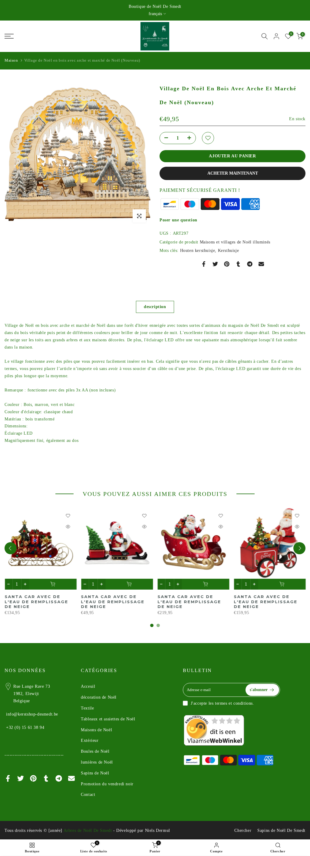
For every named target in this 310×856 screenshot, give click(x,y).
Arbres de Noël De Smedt (88, 830)
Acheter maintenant (232, 173)
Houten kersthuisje (197, 250)
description (155, 306)
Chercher (242, 830)
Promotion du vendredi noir (107, 784)
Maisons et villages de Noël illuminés (235, 242)
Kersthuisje (228, 250)
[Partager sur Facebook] (203, 264)
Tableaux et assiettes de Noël (108, 719)
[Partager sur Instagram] (249, 264)
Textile (87, 708)
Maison (11, 60)
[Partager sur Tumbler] (238, 264)
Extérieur (89, 740)
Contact (88, 794)
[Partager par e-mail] (261, 264)
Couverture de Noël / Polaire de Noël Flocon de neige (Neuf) (39, 601)
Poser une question (178, 220)
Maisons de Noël (96, 730)
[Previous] (11, 548)
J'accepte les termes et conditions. (222, 703)
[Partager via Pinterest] (226, 264)
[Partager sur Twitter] (215, 264)
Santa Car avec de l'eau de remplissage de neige (189, 601)
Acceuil (88, 686)
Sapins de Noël (95, 773)
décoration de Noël (99, 697)
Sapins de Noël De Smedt (281, 830)
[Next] (299, 548)
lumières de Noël (97, 762)
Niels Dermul (157, 830)
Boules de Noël (95, 751)
